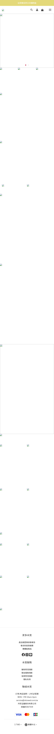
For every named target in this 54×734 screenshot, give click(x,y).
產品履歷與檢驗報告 (27, 642)
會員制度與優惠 (27, 645)
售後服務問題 (27, 672)
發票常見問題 (27, 676)
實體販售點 (27, 648)
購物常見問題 (27, 669)
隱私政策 (27, 679)
